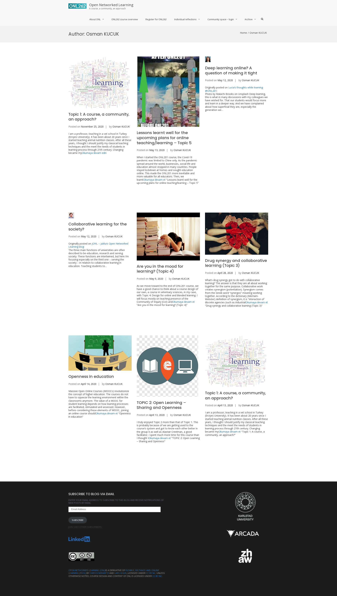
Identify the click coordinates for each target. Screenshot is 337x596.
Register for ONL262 (156, 19)
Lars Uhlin (120, 573)
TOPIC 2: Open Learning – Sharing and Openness (161, 405)
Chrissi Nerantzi (99, 573)
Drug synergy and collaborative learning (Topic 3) (236, 263)
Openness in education (91, 376)
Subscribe (78, 520)
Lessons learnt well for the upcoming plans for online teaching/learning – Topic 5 (164, 137)
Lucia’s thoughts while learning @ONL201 (234, 89)
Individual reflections (185, 19)
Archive (249, 19)
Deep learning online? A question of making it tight (231, 70)
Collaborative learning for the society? (97, 226)
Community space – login (220, 19)
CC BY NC (151, 573)
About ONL (95, 19)
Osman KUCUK (121, 126)
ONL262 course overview (124, 19)
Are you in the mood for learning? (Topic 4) (160, 269)
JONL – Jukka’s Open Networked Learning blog (98, 245)
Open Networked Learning (111, 4)
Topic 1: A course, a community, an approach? (98, 117)
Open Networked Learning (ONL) (86, 570)
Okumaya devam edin (94, 153)
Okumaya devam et (168, 181)
